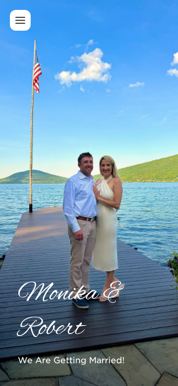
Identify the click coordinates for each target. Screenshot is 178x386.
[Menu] (20, 20)
